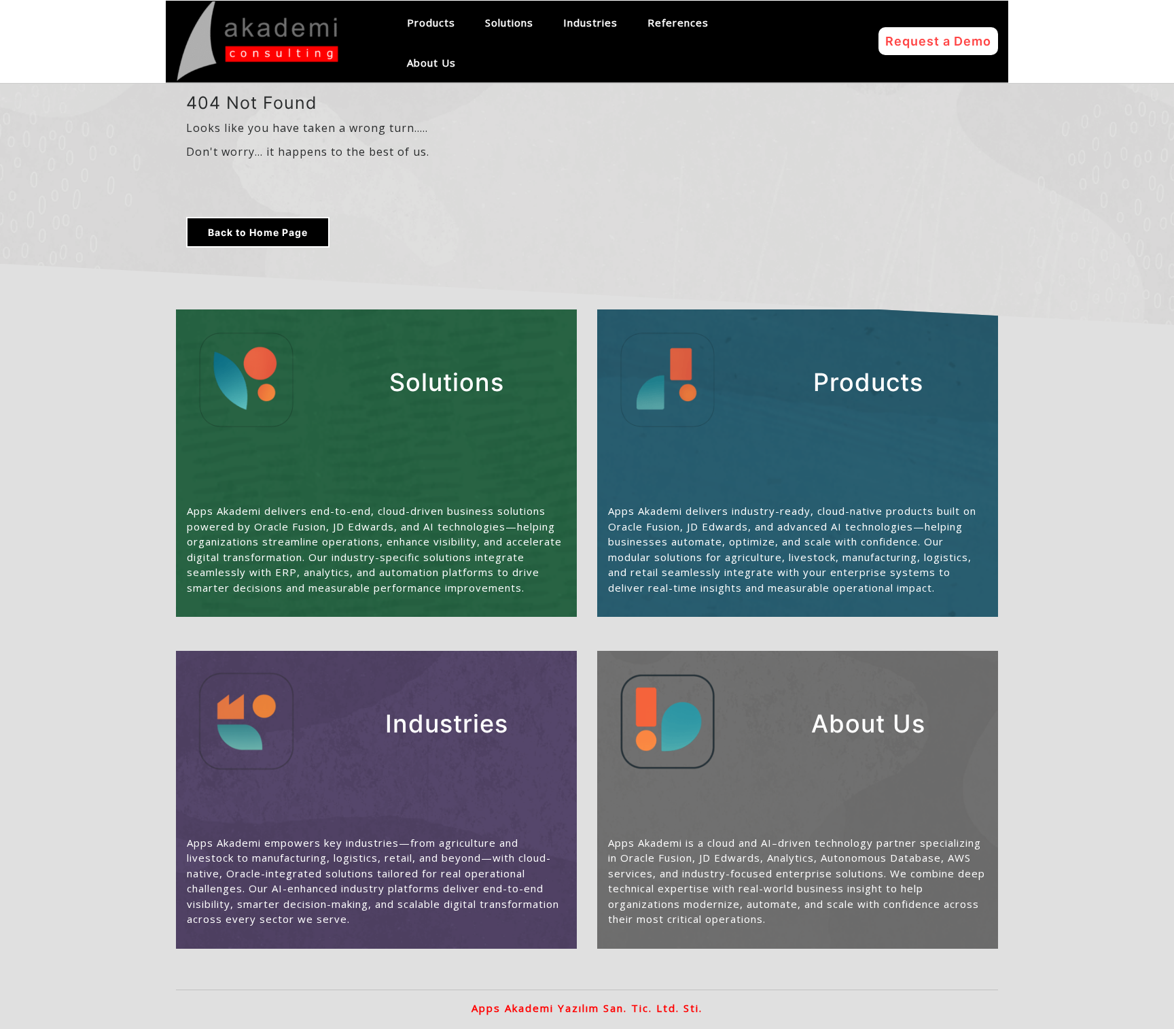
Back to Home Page (258, 232)
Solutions (509, 22)
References (678, 22)
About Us (431, 62)
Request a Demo (938, 41)
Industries (590, 22)
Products (431, 22)
